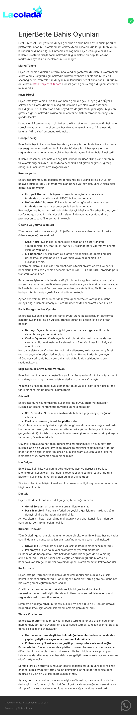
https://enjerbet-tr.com (46, 84)
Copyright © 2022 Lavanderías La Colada (26, 702)
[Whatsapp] (131, 21)
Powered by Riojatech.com (18, 708)
